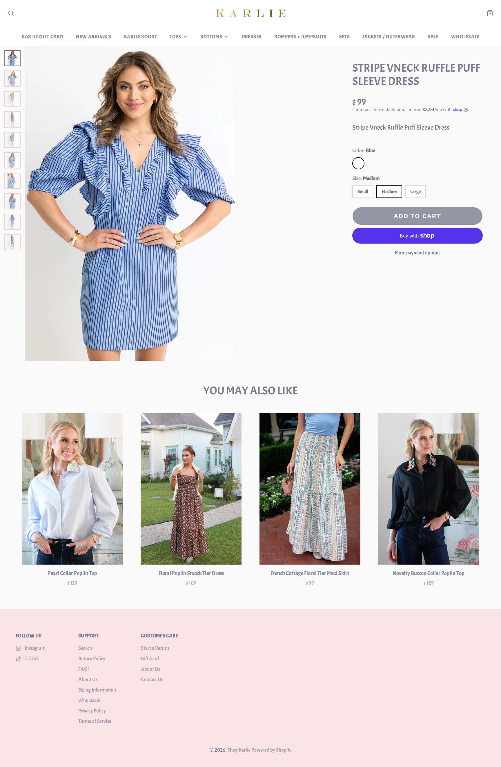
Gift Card (150, 658)
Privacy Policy (92, 711)
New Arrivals (93, 36)
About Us (88, 679)
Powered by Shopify (271, 750)
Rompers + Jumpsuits (300, 36)
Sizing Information (97, 690)
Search (85, 648)
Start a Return (155, 648)
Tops (175, 36)
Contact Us (152, 679)
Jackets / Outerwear (388, 36)
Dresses (252, 36)
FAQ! (83, 669)
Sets (344, 36)
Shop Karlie (239, 750)
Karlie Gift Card (42, 36)
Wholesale (465, 36)
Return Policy (91, 658)
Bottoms (211, 36)
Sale (433, 36)
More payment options (417, 252)
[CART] (490, 13)
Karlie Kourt (140, 36)
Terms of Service (94, 721)
